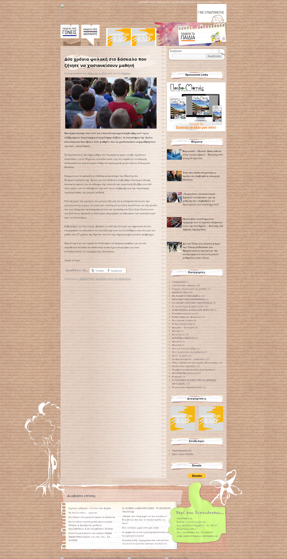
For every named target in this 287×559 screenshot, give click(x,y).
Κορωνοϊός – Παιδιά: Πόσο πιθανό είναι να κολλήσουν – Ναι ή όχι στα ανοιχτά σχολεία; (203, 154)
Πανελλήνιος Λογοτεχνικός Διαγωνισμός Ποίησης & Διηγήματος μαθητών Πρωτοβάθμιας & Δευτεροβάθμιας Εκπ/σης (91, 525)
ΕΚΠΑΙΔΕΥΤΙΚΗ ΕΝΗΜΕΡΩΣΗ (188, 299)
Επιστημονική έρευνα (183, 313)
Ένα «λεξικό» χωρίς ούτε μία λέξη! (140, 527)
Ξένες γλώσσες (180, 355)
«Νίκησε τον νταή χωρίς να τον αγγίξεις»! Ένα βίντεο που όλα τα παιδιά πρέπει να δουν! (144, 519)
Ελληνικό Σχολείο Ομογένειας (188, 306)
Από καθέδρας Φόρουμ (184, 285)
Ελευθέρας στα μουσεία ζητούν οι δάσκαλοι (92, 517)
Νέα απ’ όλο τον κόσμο (184, 348)
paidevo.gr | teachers (80, 549)
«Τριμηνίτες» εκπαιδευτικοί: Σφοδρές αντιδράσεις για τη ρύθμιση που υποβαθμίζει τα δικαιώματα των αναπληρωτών (201, 199)
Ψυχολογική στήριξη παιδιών (187, 387)
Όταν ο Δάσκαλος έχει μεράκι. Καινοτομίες (195, 362)
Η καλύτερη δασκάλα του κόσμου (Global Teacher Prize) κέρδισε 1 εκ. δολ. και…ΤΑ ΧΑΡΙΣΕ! (90, 536)
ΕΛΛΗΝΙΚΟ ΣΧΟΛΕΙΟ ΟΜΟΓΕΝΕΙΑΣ (192, 302)
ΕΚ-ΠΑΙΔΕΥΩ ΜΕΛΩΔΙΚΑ (186, 295)
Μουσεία (177, 341)
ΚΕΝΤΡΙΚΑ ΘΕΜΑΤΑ (183, 337)
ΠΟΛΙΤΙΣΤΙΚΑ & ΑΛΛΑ (184, 373)
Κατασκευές (178, 334)
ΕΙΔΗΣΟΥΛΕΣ (86, 278)
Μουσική (176, 344)
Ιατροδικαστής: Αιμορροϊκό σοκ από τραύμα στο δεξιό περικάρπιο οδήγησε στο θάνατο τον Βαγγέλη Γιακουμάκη (145, 544)
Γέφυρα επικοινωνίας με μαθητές (189, 288)
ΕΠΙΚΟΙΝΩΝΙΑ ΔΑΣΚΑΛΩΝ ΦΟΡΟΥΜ (192, 309)
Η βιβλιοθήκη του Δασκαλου (186, 316)
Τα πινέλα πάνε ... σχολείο (83, 512)
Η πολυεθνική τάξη (182, 323)
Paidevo (126, 73)
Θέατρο (176, 330)
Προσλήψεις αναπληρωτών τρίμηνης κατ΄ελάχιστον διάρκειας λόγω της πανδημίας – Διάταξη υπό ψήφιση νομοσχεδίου (203, 224)
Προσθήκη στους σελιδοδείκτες (113, 278)
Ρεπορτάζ (177, 376)
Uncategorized (178, 281)
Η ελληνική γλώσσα (182, 320)
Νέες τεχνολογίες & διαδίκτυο (188, 351)
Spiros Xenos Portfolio (182, 454)
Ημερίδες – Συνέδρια (183, 327)
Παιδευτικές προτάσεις (184, 366)
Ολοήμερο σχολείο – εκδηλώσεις (189, 359)
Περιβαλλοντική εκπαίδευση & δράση (192, 369)
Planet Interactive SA (182, 450)
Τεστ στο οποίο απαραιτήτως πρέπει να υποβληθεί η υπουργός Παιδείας (201, 176)
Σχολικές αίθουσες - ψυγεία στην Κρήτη (90, 508)
